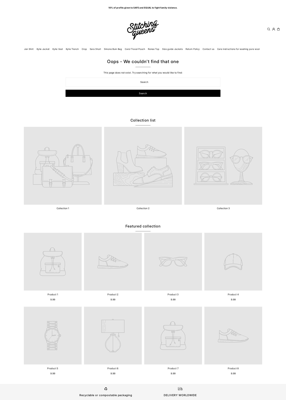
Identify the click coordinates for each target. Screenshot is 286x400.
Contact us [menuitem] (208, 49)
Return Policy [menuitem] (193, 49)
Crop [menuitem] (84, 49)
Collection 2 (143, 208)
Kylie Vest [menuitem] (57, 49)
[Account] (273, 29)
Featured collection (143, 226)
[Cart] (278, 29)
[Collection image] (63, 166)
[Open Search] (268, 29)
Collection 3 (223, 208)
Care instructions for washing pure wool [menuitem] (238, 49)
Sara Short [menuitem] (95, 49)
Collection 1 (63, 208)
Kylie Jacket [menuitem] (43, 49)
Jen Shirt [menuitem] (29, 49)
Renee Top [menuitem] (153, 49)
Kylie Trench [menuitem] (72, 49)
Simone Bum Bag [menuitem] (113, 49)
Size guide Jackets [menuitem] (172, 49)
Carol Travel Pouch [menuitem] (135, 49)
